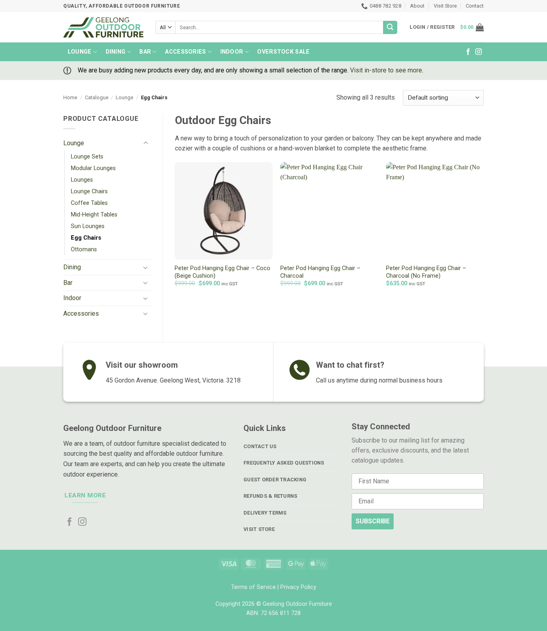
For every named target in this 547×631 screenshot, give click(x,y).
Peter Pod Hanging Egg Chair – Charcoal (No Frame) (426, 272)
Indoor (231, 51)
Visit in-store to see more (386, 70)
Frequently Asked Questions (283, 463)
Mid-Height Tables (94, 214)
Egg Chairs (86, 237)
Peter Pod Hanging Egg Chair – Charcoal (320, 272)
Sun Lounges (88, 226)
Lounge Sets (87, 156)
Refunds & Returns (270, 496)
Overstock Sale (283, 51)
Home (70, 97)
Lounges (82, 179)
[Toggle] (146, 143)
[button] (472, 27)
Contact (475, 6)
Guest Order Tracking (274, 480)
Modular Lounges (93, 168)
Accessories (185, 51)
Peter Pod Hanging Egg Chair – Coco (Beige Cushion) (222, 272)
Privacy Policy (298, 587)
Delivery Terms (265, 513)
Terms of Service (253, 587)
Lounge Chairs (89, 191)
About (417, 6)
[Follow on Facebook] (468, 52)
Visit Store (445, 6)
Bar (145, 51)
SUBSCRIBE (373, 521)
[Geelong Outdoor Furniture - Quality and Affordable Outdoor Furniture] (103, 27)
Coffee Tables (89, 203)
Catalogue (97, 97)
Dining (116, 51)
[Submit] (390, 27)
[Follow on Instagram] (478, 52)
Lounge (80, 51)
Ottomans (84, 249)
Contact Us (260, 446)
